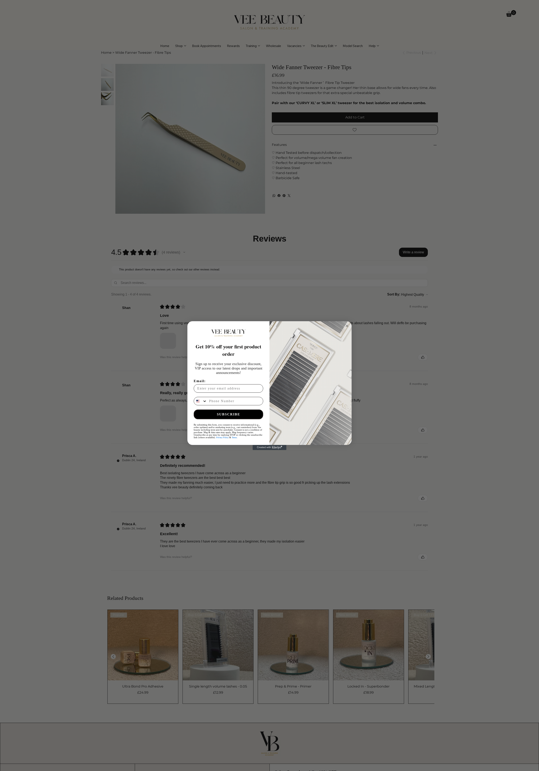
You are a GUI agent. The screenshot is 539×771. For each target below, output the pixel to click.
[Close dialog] (347, 325)
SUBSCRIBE (228, 414)
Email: (200, 381)
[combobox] (200, 401)
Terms (234, 437)
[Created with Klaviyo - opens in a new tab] (269, 447)
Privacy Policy (222, 437)
